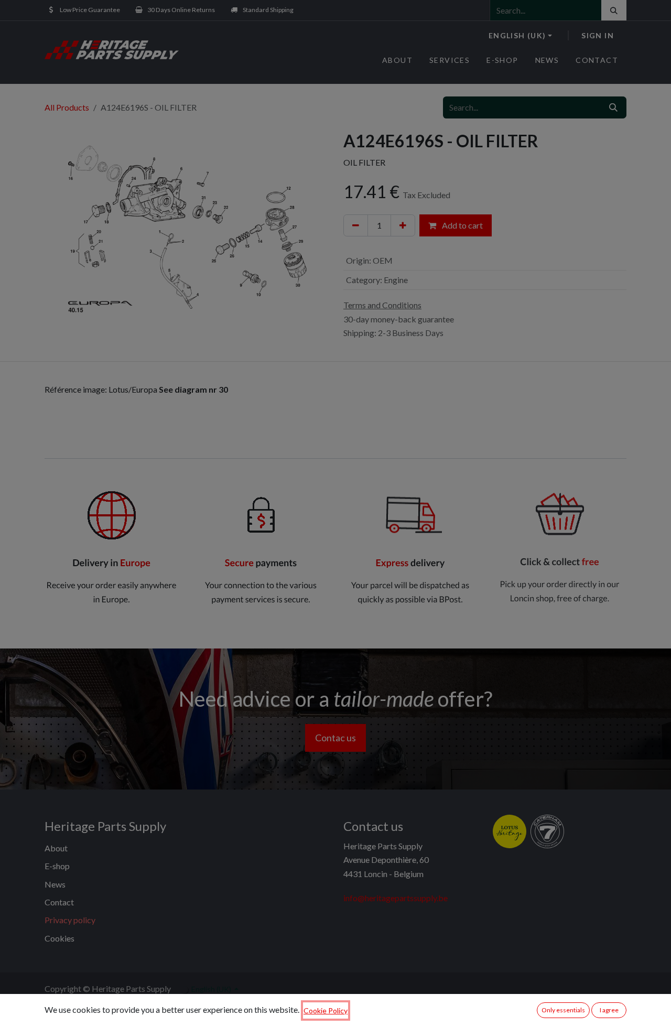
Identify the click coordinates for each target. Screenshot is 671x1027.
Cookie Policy (326, 1010)
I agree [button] (609, 1010)
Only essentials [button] (563, 1010)
